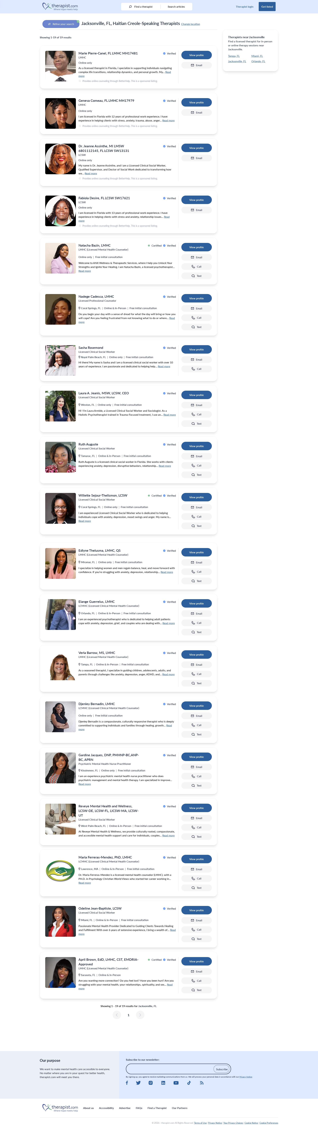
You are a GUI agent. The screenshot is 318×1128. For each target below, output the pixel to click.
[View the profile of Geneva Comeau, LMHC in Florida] (60, 113)
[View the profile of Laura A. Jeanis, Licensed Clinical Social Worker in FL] (60, 406)
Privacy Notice (245, 1076)
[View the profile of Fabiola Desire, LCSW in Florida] (60, 211)
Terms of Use (200, 1122)
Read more (168, 120)
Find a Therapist (157, 1108)
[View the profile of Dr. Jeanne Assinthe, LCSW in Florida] (60, 159)
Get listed (267, 6)
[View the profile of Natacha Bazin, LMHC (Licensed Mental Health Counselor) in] (60, 258)
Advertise (125, 1108)
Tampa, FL (234, 56)
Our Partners (179, 1108)
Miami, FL (257, 56)
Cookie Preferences (269, 1122)
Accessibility (106, 1108)
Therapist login (244, 6)
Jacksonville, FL (237, 61)
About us (88, 1108)
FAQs (139, 1108)
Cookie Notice (251, 1122)
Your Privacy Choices (233, 1122)
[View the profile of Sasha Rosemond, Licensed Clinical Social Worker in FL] (60, 360)
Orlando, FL (258, 61)
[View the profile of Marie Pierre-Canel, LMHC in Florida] (60, 66)
